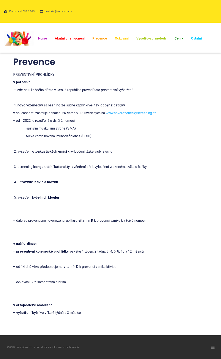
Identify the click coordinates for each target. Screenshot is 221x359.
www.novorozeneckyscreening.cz (131, 113)
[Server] (213, 347)
